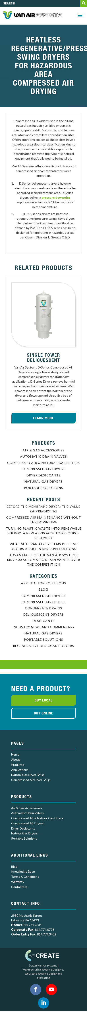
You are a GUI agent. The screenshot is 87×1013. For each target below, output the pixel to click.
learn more (43, 418)
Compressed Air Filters (43, 602)
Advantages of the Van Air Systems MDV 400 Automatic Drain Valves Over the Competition (43, 559)
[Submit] (83, 3)
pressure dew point (56, 197)
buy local (43, 700)
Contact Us (19, 887)
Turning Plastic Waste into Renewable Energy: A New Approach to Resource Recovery (43, 533)
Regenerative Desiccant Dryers (43, 646)
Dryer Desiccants (44, 475)
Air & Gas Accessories (44, 450)
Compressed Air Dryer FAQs (31, 780)
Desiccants (44, 621)
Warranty (17, 882)
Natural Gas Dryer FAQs (28, 775)
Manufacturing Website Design (42, 969)
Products (17, 765)
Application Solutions (43, 583)
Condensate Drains (43, 608)
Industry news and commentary (43, 627)
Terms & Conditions (25, 876)
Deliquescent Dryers (43, 614)
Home (15, 754)
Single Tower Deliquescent (43, 357)
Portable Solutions (43, 488)
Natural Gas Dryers (44, 481)
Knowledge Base (23, 871)
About (15, 759)
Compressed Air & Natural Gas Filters (43, 463)
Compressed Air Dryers (43, 469)
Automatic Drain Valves (43, 456)
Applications (20, 770)
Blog (43, 589)
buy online (43, 713)
